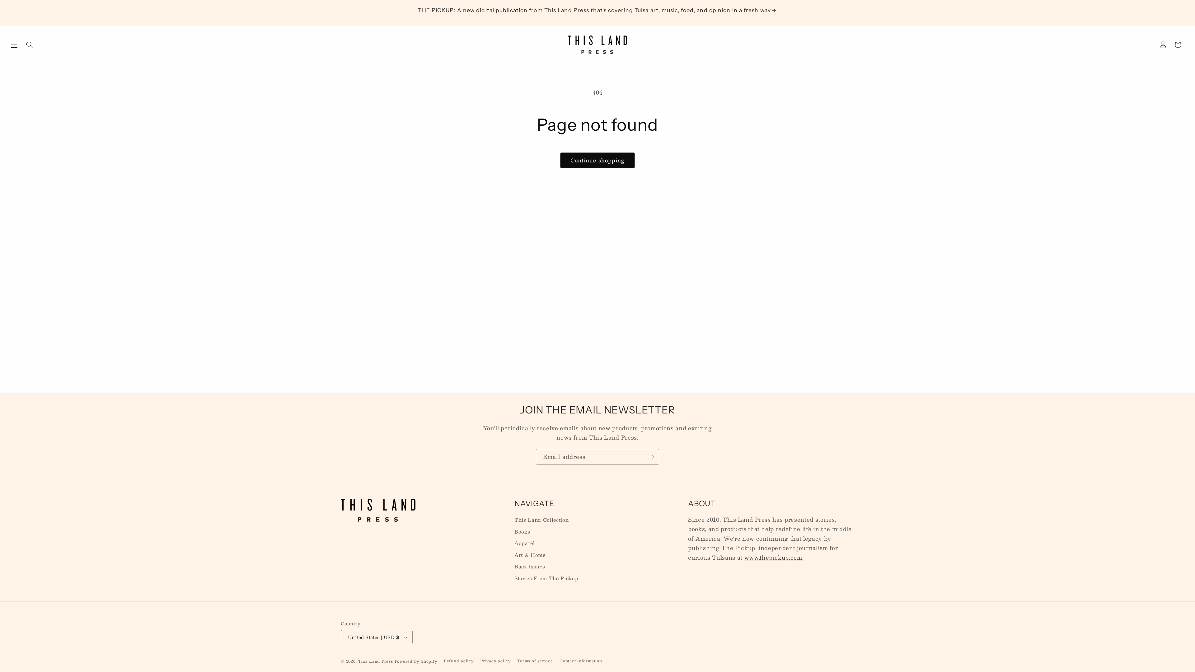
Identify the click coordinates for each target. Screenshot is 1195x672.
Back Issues (529, 566)
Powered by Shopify (416, 661)
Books (522, 532)
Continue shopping (597, 160)
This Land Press (375, 661)
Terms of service (535, 661)
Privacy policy (495, 661)
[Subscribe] (651, 457)
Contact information (581, 661)
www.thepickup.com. (774, 557)
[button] (14, 44)
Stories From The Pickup (546, 578)
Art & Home (530, 555)
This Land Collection (541, 520)
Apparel (524, 543)
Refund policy (459, 661)
